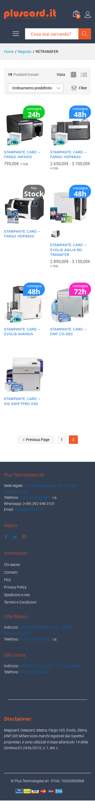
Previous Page (37, 440)
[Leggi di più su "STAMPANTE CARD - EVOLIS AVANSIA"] (18, 320)
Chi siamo (12, 565)
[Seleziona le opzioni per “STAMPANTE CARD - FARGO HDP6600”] (64, 143)
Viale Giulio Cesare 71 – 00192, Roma (50, 666)
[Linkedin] (14, 537)
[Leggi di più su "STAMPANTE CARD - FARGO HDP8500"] (18, 222)
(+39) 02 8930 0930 (36, 497)
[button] (18, 143)
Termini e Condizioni (20, 602)
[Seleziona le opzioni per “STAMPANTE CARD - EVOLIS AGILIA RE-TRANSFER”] (64, 222)
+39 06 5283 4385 (34, 672)
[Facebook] (5, 537)
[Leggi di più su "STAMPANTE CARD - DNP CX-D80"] (64, 320)
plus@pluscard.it (28, 509)
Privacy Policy (15, 587)
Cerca (84, 33)
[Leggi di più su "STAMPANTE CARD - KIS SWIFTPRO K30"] (18, 389)
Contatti (10, 572)
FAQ (7, 580)
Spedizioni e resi (17, 595)
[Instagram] (24, 536)
